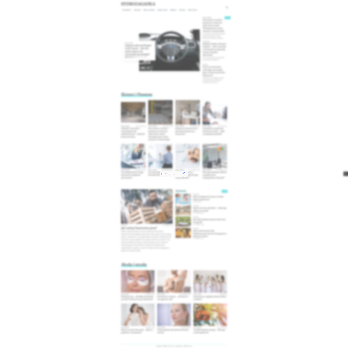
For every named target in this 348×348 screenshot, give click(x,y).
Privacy (183, 176)
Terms (185, 176)
